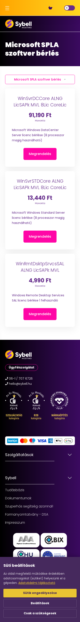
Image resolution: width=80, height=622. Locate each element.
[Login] (61, 8)
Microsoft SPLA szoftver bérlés (37, 79)
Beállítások (40, 603)
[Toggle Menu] (6, 8)
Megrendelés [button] (40, 153)
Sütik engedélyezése (40, 593)
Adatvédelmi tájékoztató (36, 583)
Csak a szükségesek (40, 613)
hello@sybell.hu (20, 384)
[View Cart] (51, 8)
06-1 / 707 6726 (21, 378)
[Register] (57, 8)
